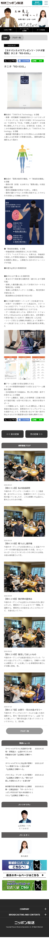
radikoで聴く (8, 30)
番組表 (37, 3)
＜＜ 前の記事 (12, 434)
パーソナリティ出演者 (24, 29)
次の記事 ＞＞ (36, 434)
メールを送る (41, 30)
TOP (5, 37)
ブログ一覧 (16, 37)
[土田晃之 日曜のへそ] (24, 16)
